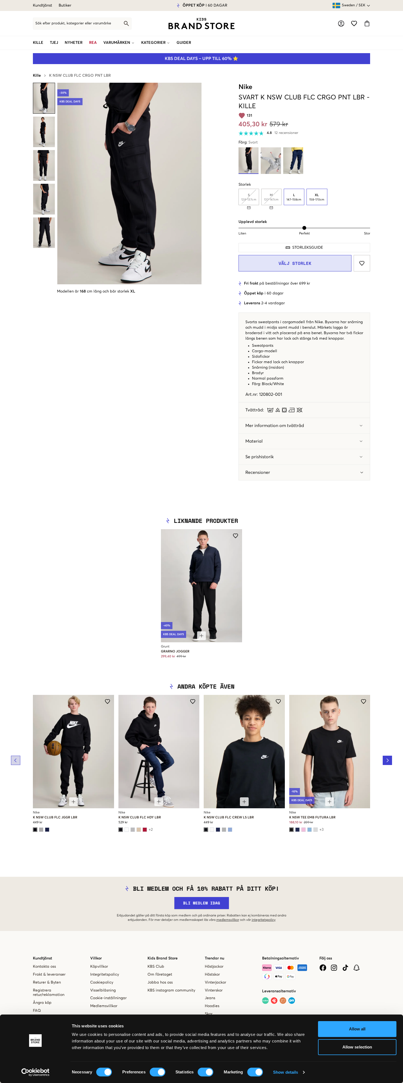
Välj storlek (295, 263)
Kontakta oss (44, 967)
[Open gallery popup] (129, 183)
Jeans (210, 998)
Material (254, 441)
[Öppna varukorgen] (367, 23)
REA (93, 43)
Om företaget (159, 974)
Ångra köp (42, 1003)
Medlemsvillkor (103, 1006)
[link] (201, 23)
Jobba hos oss (160, 982)
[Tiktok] (345, 967)
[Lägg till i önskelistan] (362, 263)
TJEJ (54, 43)
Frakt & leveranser (49, 974)
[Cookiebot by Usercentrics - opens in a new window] (35, 1072)
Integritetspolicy (104, 974)
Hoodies (212, 1006)
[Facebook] (322, 967)
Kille (37, 76)
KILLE (38, 43)
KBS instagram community (171, 990)
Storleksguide (307, 248)
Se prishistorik (259, 457)
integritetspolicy (264, 920)
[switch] (157, 1072)
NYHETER (74, 43)
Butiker (65, 5)
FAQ (37, 1011)
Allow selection (357, 1047)
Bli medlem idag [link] (201, 903)
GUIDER (184, 43)
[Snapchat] (356, 967)
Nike (245, 87)
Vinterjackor (215, 982)
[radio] (294, 197)
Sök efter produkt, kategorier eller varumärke (73, 23)
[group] (304, 199)
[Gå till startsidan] (201, 23)
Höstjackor (214, 967)
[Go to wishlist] (354, 23)
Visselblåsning (103, 990)
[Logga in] (341, 23)
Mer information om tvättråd (274, 425)
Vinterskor (214, 990)
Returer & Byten (47, 982)
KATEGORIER (153, 43)
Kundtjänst (42, 5)
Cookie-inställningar (108, 998)
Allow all (357, 1029)
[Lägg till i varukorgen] (201, 635)
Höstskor (212, 974)
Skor (208, 1014)
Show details (285, 1072)
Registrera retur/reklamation (48, 993)
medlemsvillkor (227, 920)
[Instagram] (334, 967)
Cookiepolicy (101, 982)
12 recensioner (286, 133)
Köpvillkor (99, 967)
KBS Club (155, 967)
